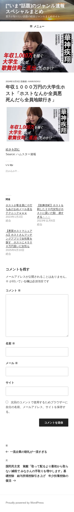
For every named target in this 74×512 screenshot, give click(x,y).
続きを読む (13, 149)
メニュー (39, 26)
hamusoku (34, 81)
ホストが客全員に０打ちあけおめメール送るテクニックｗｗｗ (19, 209)
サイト (10, 382)
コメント (13, 290)
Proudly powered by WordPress (25, 502)
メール (12, 363)
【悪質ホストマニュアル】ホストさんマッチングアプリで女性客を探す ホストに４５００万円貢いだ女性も (19, 238)
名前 (10, 343)
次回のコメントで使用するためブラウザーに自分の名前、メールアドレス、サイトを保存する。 (37, 407)
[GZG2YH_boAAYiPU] (38, 140)
